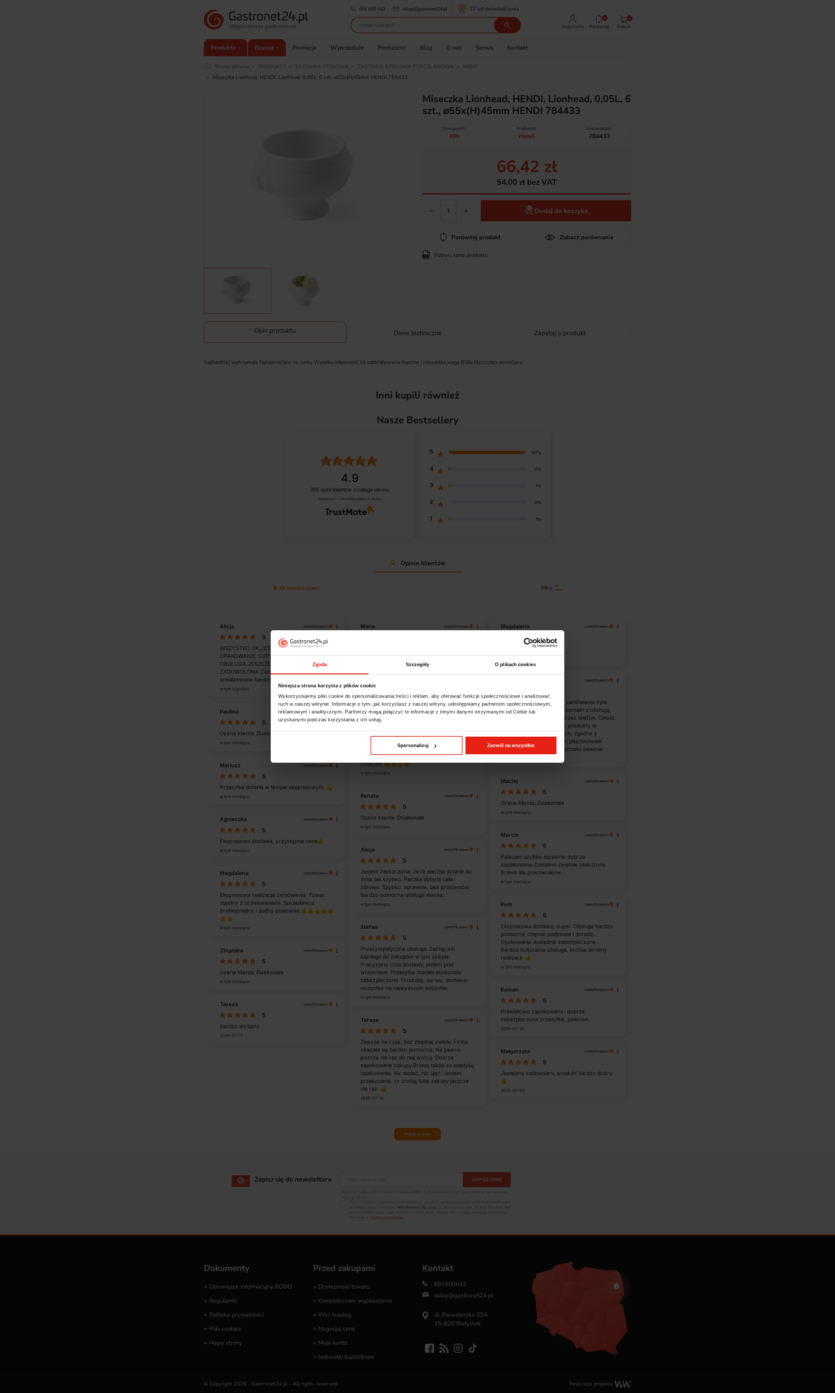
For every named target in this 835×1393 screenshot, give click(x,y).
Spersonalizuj (413, 745)
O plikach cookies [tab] (515, 664)
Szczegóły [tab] (418, 664)
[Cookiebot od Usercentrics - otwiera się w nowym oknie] (528, 643)
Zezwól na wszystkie (510, 745)
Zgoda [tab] (319, 664)
